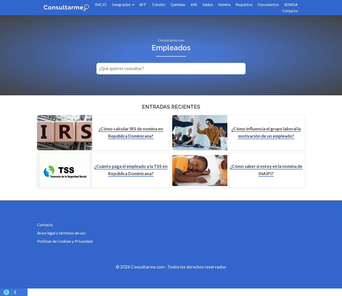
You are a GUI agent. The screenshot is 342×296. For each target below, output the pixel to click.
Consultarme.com (171, 40)
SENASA (291, 5)
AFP (142, 5)
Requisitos (244, 5)
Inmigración (121, 5)
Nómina (224, 5)
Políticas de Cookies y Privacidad (64, 241)
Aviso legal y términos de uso (61, 233)
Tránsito (158, 5)
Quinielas (177, 5)
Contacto (290, 11)
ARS (194, 5)
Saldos (208, 5)
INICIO (101, 5)
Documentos (268, 5)
